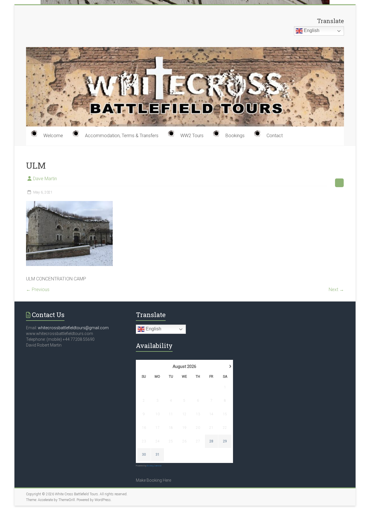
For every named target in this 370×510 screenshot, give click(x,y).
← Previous (37, 289)
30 (144, 455)
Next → (336, 289)
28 (211, 441)
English (311, 30)
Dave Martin (45, 178)
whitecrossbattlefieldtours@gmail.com (73, 327)
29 (225, 441)
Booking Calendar (154, 466)
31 (158, 455)
